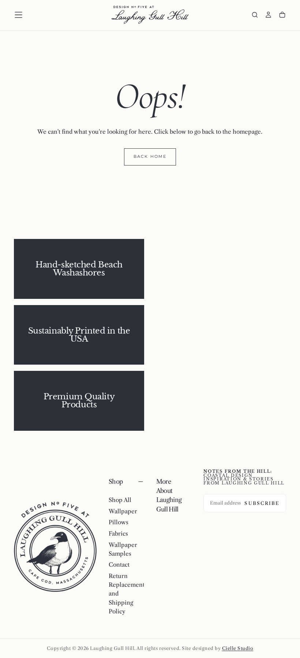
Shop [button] (116, 481)
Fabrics (118, 533)
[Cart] (282, 15)
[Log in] (268, 15)
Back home (150, 156)
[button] (18, 14)
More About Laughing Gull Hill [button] (169, 495)
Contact (119, 564)
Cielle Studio (238, 648)
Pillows (118, 522)
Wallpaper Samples (123, 549)
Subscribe (262, 503)
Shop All (120, 500)
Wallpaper (123, 511)
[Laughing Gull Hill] (55, 547)
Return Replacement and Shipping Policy (126, 594)
